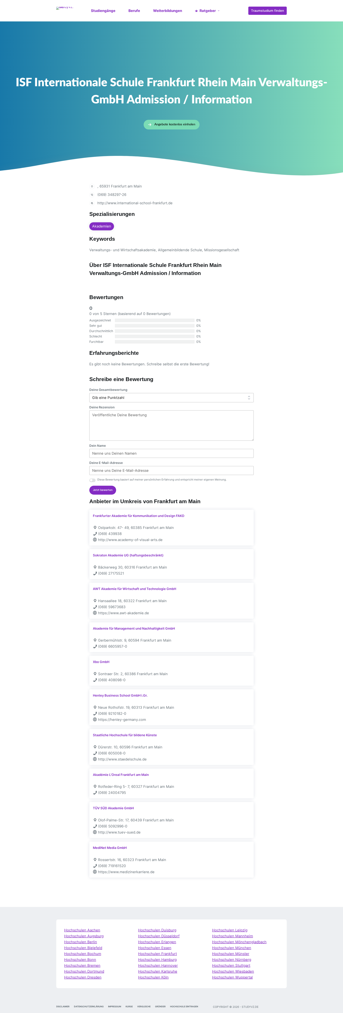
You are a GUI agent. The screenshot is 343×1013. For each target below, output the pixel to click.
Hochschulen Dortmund (84, 971)
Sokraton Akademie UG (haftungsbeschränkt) (128, 555)
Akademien (101, 226)
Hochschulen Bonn (80, 959)
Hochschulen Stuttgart (231, 965)
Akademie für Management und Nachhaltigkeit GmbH (134, 628)
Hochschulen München (231, 948)
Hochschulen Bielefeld (83, 948)
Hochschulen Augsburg (84, 936)
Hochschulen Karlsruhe (157, 971)
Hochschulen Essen (154, 948)
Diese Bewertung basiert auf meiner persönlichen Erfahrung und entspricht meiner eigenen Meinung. (162, 479)
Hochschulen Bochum (82, 954)
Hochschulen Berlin (80, 942)
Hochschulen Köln (153, 977)
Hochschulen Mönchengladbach (239, 942)
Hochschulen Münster (230, 954)
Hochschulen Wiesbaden (233, 971)
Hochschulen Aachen (82, 930)
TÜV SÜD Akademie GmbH (113, 808)
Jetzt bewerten (103, 490)
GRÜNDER (160, 1006)
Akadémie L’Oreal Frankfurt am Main (121, 775)
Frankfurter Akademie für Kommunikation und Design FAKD (138, 516)
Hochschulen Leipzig (229, 930)
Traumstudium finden (267, 10)
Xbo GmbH (101, 662)
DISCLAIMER (62, 1006)
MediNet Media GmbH (110, 848)
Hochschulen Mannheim (232, 936)
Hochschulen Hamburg (157, 959)
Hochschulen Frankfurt (157, 954)
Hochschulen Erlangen (157, 942)
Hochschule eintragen (184, 1006)
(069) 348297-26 (111, 194)
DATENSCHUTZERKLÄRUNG (89, 1006)
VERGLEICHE (144, 1006)
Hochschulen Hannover (158, 965)
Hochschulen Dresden (82, 977)
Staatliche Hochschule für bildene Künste (125, 735)
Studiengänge (103, 11)
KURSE (129, 1006)
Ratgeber (208, 11)
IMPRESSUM (114, 1006)
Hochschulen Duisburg (157, 930)
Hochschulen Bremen (82, 965)
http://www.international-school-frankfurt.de (135, 203)
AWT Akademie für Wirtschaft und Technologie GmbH (134, 589)
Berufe (134, 11)
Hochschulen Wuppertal (232, 977)
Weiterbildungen (167, 11)
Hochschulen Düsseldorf (159, 936)
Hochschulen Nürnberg (231, 959)
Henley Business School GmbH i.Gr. (120, 695)
